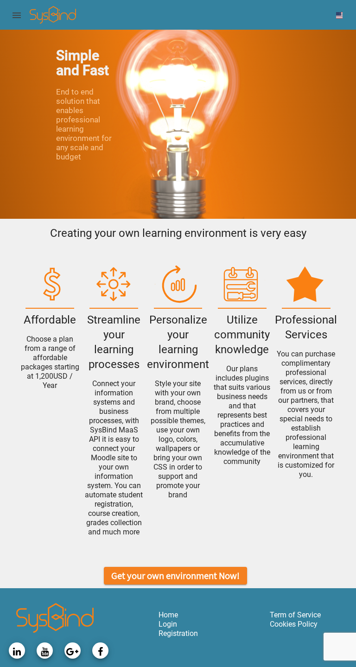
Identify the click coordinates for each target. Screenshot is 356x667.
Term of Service (295, 614)
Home (168, 614)
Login (168, 624)
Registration (178, 633)
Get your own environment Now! (175, 575)
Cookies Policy (294, 624)
